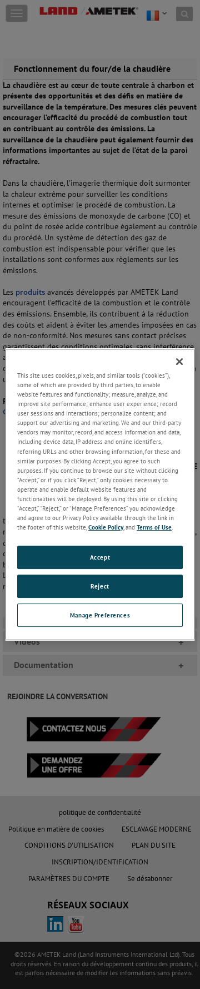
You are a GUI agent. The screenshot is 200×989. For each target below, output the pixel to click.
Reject (100, 586)
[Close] (179, 361)
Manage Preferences (100, 615)
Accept (100, 557)
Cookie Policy (105, 527)
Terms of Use (154, 527)
